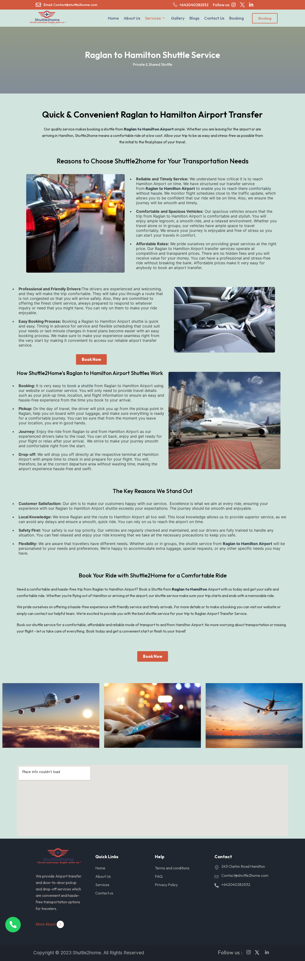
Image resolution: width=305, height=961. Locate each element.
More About (46, 924)
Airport (196, 589)
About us (132, 18)
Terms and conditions (172, 868)
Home (113, 18)
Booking (236, 18)
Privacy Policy (166, 884)
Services (153, 18)
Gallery (178, 18)
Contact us (214, 18)
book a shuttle (80, 385)
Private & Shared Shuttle (152, 64)
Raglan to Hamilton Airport (149, 129)
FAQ (159, 876)
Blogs (194, 18)
